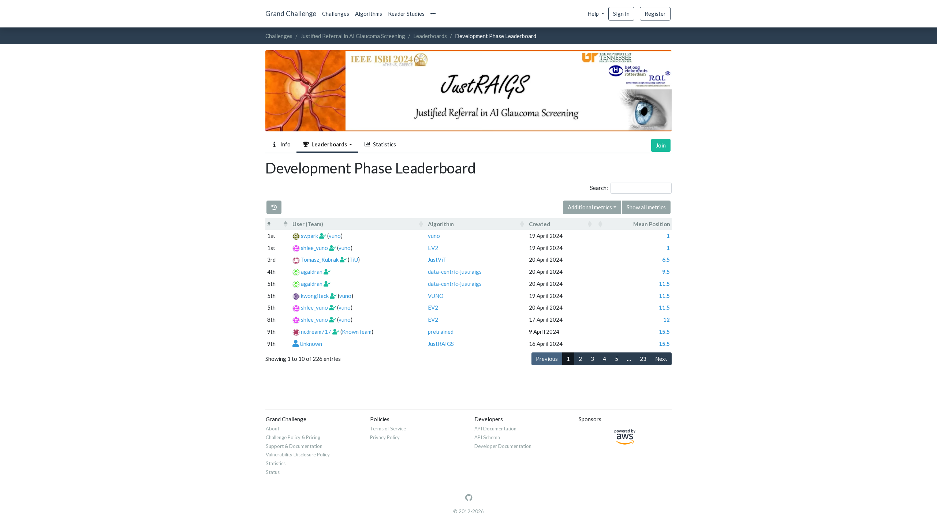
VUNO (436, 295)
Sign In (621, 13)
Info (284, 144)
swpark (309, 235)
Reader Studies (406, 13)
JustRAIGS (441, 343)
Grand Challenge (290, 13)
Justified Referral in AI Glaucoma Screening (352, 36)
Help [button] (593, 13)
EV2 (433, 247)
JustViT (437, 259)
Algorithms (368, 13)
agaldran (311, 271)
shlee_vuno (314, 247)
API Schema (487, 437)
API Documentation (495, 428)
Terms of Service (388, 428)
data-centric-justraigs (455, 271)
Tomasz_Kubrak (320, 259)
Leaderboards (430, 36)
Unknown (311, 343)
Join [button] (661, 145)
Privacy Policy (385, 437)
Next (661, 358)
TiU (353, 259)
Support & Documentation (294, 446)
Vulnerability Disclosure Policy (298, 454)
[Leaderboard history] (273, 207)
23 (643, 358)
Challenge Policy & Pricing (293, 437)
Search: (599, 187)
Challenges (335, 13)
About (272, 428)
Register (655, 13)
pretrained (440, 331)
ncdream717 (316, 331)
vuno (335, 235)
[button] (433, 14)
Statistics (383, 144)
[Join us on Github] (469, 497)
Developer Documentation (502, 446)
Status (273, 472)
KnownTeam (357, 331)
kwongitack (315, 295)
